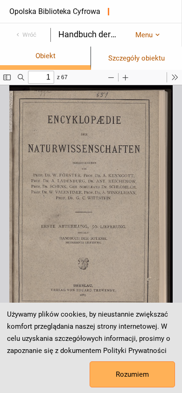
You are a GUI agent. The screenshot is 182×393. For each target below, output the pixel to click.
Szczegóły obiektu (136, 58)
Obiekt (45, 56)
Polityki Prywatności (135, 350)
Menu (144, 35)
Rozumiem (132, 374)
